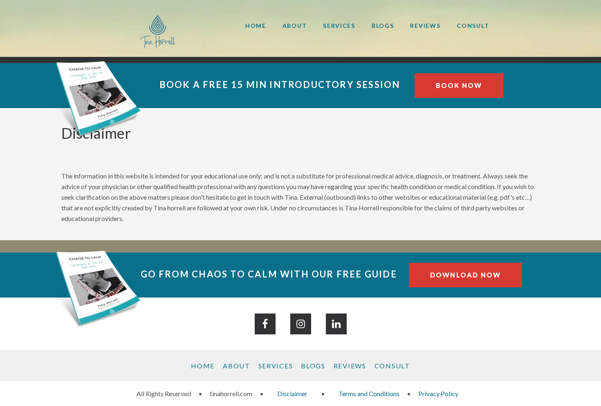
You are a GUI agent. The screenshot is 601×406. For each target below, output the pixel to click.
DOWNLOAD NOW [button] (465, 275)
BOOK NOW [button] (459, 85)
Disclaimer (292, 393)
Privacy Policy (438, 393)
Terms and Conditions (369, 393)
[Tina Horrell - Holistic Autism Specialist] (145, 31)
